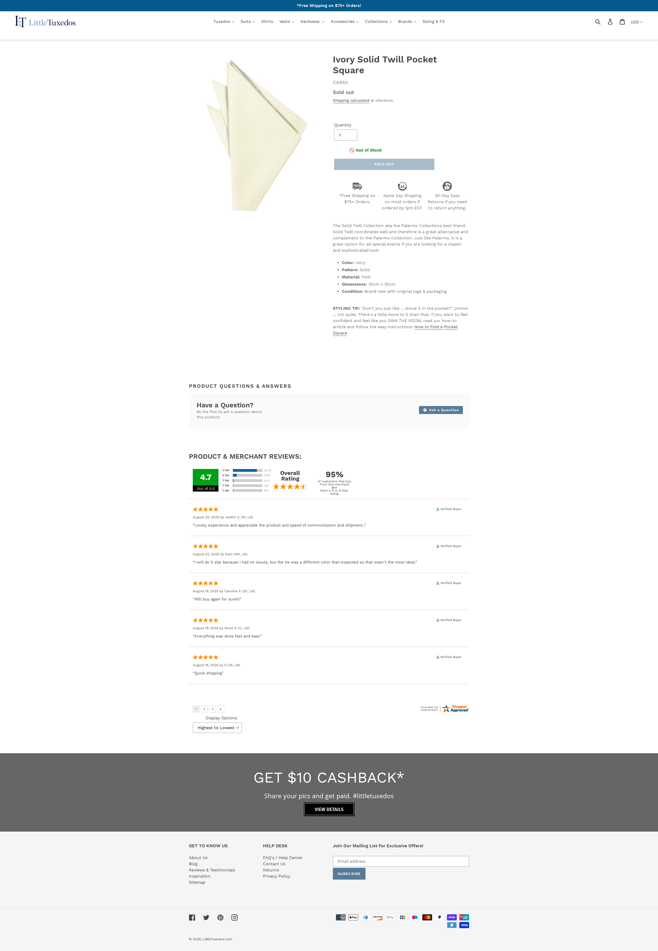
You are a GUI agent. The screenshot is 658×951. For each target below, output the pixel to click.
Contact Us (274, 863)
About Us (198, 857)
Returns (271, 870)
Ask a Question (443, 410)
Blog (193, 863)
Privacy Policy (276, 876)
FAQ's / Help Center (283, 857)
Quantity (342, 125)
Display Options (221, 717)
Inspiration (200, 876)
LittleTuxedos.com (217, 939)
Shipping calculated (351, 100)
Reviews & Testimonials (212, 870)
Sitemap (197, 882)
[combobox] (604, 21)
